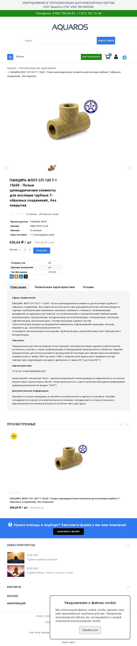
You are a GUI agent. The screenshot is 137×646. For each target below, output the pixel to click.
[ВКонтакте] (12, 277)
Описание (18, 287)
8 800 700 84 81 (64, 13)
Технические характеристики (54, 287)
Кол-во (14, 249)
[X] (26, 277)
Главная (11, 68)
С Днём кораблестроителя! (42, 559)
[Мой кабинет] (116, 57)
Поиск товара (106, 41)
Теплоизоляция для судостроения (37, 68)
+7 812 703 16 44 (89, 13)
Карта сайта (68, 642)
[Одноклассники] (16, 277)
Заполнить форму (68, 531)
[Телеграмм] (124, 57)
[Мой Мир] (21, 277)
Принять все (90, 630)
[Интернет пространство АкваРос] (68, 27)
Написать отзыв (50, 214)
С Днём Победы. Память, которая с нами (50, 572)
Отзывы (88, 287)
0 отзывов (31, 214)
